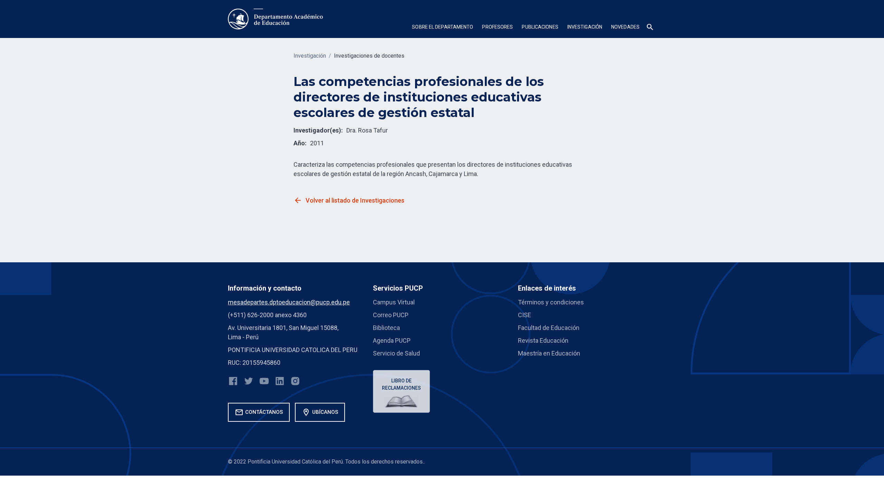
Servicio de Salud (396, 353)
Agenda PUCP (392, 340)
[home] (275, 19)
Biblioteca (386, 327)
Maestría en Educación (549, 353)
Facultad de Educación (548, 327)
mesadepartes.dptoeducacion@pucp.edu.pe (289, 302)
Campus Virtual (394, 302)
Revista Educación (543, 340)
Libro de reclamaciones (401, 384)
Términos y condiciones (551, 302)
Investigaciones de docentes (369, 55)
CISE (524, 315)
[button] (442, 28)
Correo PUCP (391, 315)
